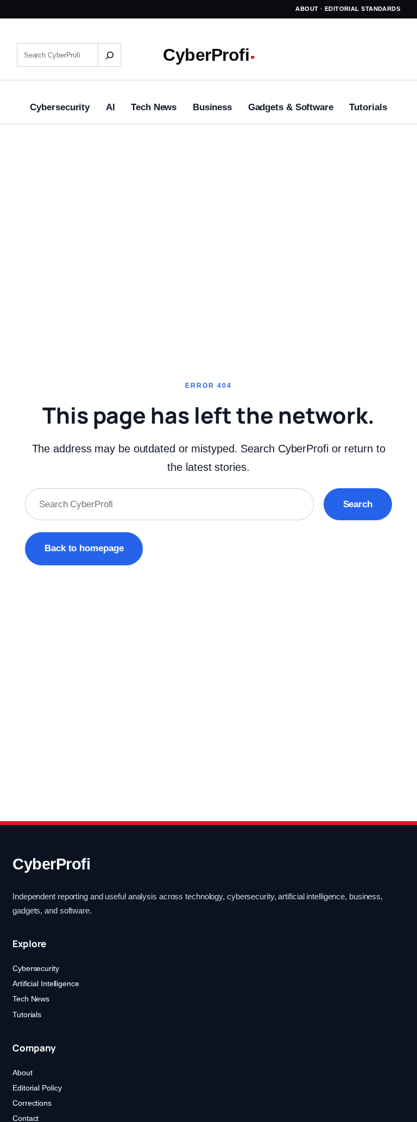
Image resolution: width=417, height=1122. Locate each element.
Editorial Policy (36, 1087)
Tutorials (26, 1014)
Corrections (32, 1103)
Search (357, 504)
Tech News (30, 998)
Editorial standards (363, 8)
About (306, 8)
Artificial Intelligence (45, 983)
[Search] (109, 54)
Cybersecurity (35, 968)
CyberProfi (206, 55)
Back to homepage (84, 548)
